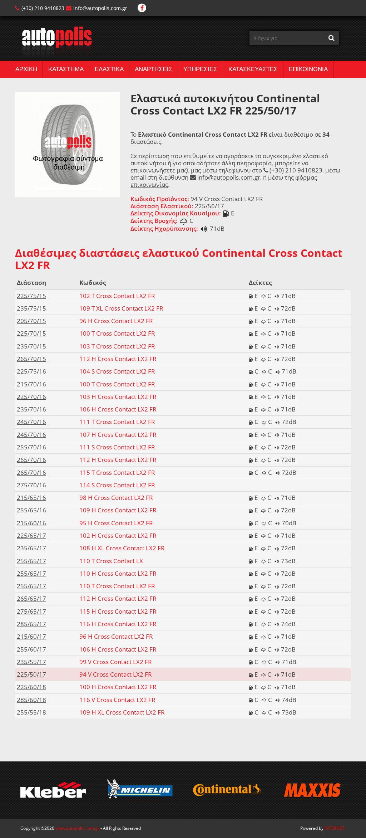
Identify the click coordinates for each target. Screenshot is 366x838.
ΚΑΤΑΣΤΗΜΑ (66, 69)
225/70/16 (31, 397)
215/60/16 (31, 523)
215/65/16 (31, 497)
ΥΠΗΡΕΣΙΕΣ (200, 69)
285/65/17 (31, 624)
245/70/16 (31, 422)
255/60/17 (31, 649)
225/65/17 (31, 535)
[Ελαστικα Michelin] (140, 790)
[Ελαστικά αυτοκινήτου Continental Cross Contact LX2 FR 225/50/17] (67, 144)
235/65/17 (31, 548)
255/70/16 (31, 447)
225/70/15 (31, 333)
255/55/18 (31, 712)
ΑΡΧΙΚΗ (26, 69)
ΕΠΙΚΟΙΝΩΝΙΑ (308, 69)
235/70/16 (31, 409)
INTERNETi (335, 828)
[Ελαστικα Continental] (227, 790)
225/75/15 (31, 296)
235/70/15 (31, 346)
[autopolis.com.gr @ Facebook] (142, 8)
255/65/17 (31, 561)
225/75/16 (31, 371)
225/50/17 (31, 674)
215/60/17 (31, 636)
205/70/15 (31, 321)
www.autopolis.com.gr (77, 828)
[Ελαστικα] (53, 41)
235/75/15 (31, 308)
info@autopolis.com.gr (100, 8)
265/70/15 (31, 359)
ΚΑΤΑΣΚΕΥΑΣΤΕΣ (253, 69)
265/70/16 (31, 459)
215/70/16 (31, 384)
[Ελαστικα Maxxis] (314, 790)
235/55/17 (31, 662)
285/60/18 (31, 700)
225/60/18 (31, 687)
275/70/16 (31, 485)
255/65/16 (31, 510)
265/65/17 (31, 598)
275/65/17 (31, 611)
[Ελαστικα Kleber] (53, 790)
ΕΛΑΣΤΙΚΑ (109, 69)
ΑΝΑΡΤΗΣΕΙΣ (153, 69)
